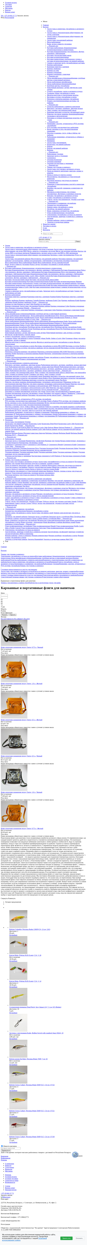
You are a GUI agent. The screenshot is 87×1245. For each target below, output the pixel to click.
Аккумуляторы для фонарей (58, 532)
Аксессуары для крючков (29, 306)
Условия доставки (11, 1178)
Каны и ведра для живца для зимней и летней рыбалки (50, 264)
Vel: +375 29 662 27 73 (9, 16)
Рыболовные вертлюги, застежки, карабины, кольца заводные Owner (35, 370)
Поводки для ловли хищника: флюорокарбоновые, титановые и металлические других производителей (38, 388)
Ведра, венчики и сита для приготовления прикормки (24, 403)
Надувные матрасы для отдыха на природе (62, 180)
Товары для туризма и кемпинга (58, 167)
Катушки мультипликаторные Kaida (40, 281)
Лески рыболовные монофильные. (59, 82)
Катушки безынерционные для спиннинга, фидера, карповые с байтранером (33, 270)
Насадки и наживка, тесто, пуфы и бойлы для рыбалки (25, 407)
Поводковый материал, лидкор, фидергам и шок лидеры (25, 333)
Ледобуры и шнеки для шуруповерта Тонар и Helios (24, 518)
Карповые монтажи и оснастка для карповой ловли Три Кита (44, 380)
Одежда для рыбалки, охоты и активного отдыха (64, 91)
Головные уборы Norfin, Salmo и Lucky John (49, 338)
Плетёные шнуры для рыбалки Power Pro (48, 329)
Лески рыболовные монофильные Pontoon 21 (56, 317)
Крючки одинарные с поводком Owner (70, 310)
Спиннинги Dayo (20, 444)
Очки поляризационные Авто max (33, 528)
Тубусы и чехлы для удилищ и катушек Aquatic (60, 501)
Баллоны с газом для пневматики (63, 255)
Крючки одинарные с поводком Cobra (42, 310)
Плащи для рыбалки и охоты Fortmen (57, 357)
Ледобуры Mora (79, 516)
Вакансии (8, 1169)
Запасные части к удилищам (57, 156)
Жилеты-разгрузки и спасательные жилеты (62, 95)
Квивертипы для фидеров (35, 441)
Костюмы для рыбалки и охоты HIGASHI (50, 346)
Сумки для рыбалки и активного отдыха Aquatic (52, 498)
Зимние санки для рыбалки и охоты (60, 207)
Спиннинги (51, 158)
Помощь (4, 1160)
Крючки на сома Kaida (42, 304)
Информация (5, 1158)
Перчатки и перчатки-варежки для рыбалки (63, 99)
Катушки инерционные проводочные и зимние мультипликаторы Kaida (44, 284)
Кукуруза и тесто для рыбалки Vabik (24, 408)
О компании (9, 1164)
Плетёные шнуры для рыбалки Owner (18, 329)
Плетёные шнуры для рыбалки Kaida (68, 327)
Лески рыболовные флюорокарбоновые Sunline (51, 325)
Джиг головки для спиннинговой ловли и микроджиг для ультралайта (60, 372)
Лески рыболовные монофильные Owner (24, 317)
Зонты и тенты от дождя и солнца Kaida (44, 469)
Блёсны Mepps (53, 427)
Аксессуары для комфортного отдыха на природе (56, 462)
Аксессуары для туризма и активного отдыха (63, 169)
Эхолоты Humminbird (35, 539)
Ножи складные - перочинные (32, 522)
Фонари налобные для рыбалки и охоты (62, 535)
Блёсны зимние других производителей (60, 429)
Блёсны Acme (16, 427)
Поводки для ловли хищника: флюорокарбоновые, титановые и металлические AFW (45, 385)
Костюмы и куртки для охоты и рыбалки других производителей (37, 348)
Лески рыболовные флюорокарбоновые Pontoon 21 (43, 323)
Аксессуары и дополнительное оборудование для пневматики (27, 255)
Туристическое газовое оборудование (55, 577)
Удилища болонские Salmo (68, 448)
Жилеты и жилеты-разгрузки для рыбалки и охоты (55, 342)
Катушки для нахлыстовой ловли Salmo (44, 279)
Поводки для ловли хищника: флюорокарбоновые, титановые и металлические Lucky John (39, 387)
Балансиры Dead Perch (50, 424)
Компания (4, 1156)
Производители (10, 1190)
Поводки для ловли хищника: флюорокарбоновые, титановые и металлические (65, 115)
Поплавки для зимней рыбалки (16, 395)
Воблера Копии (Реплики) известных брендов (28, 433)
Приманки (51, 141)
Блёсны (50, 146)
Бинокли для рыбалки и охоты (37, 511)
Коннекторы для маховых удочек (31, 443)
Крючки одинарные (54, 72)
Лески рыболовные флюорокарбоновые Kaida (51, 321)
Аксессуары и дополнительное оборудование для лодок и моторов (29, 249)
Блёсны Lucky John (41, 427)
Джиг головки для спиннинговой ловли (61, 110)
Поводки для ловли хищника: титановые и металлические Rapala (46, 384)
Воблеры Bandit (64, 433)
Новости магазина (10, 1146)
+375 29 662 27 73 (45, 237)
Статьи (7, 1186)
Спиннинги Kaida (69, 444)
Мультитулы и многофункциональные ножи (53, 520)
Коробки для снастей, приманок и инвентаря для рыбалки (26, 480)
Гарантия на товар (11, 1180)
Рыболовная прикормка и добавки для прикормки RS (38, 416)
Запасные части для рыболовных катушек (58, 291)
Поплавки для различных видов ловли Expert (44, 395)
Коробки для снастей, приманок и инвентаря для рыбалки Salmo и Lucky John (51, 482)
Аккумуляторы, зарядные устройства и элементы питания (26, 532)
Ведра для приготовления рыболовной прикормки (63, 403)
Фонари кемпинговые (40, 535)
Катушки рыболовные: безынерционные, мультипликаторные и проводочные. (62, 49)
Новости (8, 1165)
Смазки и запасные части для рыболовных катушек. (66, 63)
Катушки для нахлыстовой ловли (59, 55)
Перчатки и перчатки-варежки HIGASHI (52, 352)
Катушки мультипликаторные (58, 57)
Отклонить (79, 1238)
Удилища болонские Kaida (48, 448)
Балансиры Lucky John (66, 424)
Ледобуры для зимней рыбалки (58, 209)
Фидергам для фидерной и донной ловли (20, 334)
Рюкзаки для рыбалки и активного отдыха (62, 196)
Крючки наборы (44, 306)
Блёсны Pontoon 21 (65, 427)
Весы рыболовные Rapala (28, 262)
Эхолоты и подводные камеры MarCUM (58, 539)
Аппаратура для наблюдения (57, 205)
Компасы (50, 471)
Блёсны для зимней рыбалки (57, 148)
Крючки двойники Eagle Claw (50, 300)
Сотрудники (9, 1167)
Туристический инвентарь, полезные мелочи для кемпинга (33, 473)
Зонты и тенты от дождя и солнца (59, 175)
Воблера (50, 150)
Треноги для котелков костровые (40, 467)
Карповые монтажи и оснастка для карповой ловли (65, 112)
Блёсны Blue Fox (27, 427)
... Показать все (52, 46)
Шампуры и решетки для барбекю (64, 467)
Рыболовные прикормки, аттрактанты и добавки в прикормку (27, 412)
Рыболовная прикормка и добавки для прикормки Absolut (37, 414)
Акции (7, 245)
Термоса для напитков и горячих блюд (15, 583)
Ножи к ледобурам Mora (52, 518)
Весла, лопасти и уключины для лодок (41, 251)
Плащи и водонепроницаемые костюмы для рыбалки (24, 357)
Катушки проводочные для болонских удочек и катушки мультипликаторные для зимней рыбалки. (65, 60)
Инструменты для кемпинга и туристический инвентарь (25, 471)
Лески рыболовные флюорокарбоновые (61, 84)
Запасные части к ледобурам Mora (61, 516)
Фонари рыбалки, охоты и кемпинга (60, 220)
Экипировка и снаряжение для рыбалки (61, 203)
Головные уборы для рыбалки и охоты (61, 93)
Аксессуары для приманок (56, 142)
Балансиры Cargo (35, 424)
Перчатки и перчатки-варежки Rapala (30, 353)
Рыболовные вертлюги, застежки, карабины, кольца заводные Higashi (34, 367)
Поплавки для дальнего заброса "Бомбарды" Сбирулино (64, 393)
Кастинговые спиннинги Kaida (74, 456)
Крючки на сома (53, 70)
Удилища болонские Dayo (29, 448)
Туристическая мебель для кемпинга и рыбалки (60, 575)
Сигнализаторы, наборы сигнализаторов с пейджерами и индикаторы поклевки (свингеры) (45, 261)
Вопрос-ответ (10, 1188)
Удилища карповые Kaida (29, 452)
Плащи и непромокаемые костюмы (32, 359)
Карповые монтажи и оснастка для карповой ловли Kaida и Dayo (28, 378)
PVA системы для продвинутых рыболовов (62, 127)
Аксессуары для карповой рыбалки (60, 40)
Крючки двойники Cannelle (29, 300)
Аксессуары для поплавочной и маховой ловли (63, 391)
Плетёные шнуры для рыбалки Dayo (41, 327)
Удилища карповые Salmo (47, 452)
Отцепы (28, 422)
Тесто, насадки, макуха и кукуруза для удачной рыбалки (37, 410)
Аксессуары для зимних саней (42, 513)
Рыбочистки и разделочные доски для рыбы (45, 583)
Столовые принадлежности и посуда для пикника (24, 575)
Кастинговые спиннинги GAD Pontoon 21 (47, 456)
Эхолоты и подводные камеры (58, 222)
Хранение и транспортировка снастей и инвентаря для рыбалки (28, 479)
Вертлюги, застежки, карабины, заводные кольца (65, 108)
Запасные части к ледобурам (38, 516)
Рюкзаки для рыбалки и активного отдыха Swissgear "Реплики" (59, 494)
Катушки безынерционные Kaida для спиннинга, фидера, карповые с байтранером (53, 274)
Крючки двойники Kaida (70, 300)
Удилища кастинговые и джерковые (60, 163)
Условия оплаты (11, 1177)
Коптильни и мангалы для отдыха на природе (64, 465)
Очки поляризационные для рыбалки (60, 213)
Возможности (10, 1182)
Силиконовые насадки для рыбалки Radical (53, 408)
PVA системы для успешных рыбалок (72, 401)
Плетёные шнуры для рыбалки (58, 86)
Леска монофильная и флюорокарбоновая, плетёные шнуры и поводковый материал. (66, 79)
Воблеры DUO (10, 435)
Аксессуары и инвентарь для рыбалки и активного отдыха (26, 247)
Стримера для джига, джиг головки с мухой (45, 374)
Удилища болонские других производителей (36, 450)
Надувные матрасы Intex (45, 475)
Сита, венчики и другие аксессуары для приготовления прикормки (45, 404)
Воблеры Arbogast (51, 433)
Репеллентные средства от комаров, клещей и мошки (40, 463)
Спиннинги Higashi (56, 444)
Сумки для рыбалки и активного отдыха (61, 197)
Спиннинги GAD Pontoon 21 (37, 444)
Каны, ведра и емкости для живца (59, 44)
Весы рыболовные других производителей (53, 262)
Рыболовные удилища (55, 154)
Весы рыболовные (53, 42)
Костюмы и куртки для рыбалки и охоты (62, 97)
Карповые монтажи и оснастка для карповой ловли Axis (63, 376)
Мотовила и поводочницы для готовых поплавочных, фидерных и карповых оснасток (64, 193)
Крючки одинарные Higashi (19, 308)
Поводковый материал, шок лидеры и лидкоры (63, 333)
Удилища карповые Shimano (68, 452)
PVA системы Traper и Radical (47, 401)
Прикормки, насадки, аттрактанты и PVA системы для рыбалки (28, 399)
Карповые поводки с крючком (58, 67)
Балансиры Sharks (16, 425)
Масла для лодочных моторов (66, 251)
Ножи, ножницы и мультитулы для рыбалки (63, 211)
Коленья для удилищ (52, 441)
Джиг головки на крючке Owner (16, 374)
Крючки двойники (54, 69)
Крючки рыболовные (54, 65)
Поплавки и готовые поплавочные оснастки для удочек (25, 391)
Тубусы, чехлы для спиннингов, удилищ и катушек (65, 199)
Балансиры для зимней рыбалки (58, 144)
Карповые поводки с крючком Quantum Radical (44, 297)
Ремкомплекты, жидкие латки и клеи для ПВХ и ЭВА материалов (54, 253)
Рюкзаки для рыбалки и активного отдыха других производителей (29, 496)
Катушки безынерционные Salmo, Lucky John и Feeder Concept (28, 276)
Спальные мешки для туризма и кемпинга (27, 577)
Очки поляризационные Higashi (44, 526)
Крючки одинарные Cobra (60, 306)
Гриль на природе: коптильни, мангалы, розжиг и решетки (26, 465)
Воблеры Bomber (77, 433)
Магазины (9, 1171)
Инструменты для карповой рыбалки (44, 259)
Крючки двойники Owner (27, 302)
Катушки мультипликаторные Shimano (68, 281)
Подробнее (13, 935)
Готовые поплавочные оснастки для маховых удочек (24, 393)
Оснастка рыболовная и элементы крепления (63, 106)
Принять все (66, 1238)
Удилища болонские (54, 160)
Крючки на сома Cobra (25, 304)
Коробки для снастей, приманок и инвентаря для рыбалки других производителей (45, 483)
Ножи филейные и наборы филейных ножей (59, 522)
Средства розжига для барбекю (16, 467)
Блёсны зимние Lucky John (36, 429)
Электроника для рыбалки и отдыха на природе (64, 215)
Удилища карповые (54, 161)
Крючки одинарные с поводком (58, 74)
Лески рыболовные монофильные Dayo (45, 316)
